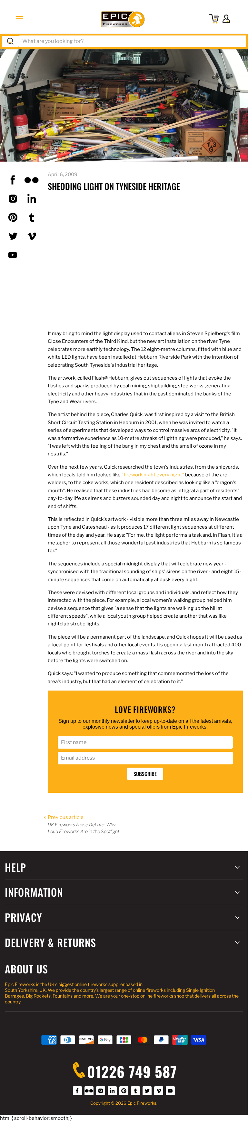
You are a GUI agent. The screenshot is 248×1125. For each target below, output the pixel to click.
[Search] (10, 41)
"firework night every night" (153, 475)
